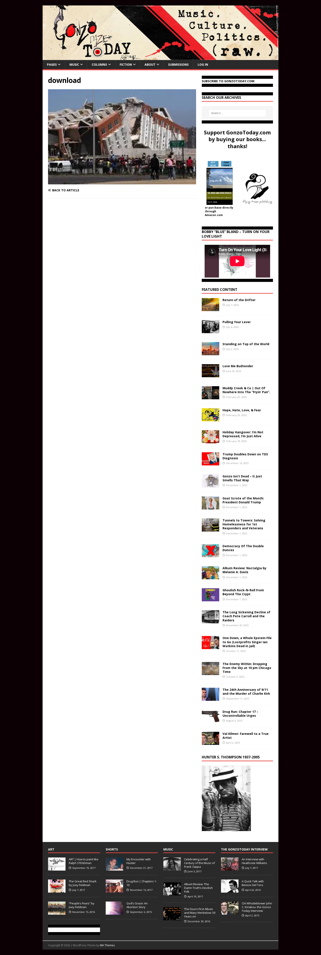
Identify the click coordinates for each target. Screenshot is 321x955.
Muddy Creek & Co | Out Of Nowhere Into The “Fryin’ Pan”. (246, 390)
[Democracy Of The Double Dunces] (210, 555)
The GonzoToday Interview (244, 849)
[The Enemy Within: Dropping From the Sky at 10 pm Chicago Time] (210, 672)
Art (51, 849)
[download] (122, 182)
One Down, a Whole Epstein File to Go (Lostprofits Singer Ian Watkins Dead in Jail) (247, 642)
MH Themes (107, 945)
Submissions (178, 64)
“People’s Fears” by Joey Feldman (81, 905)
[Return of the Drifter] (210, 309)
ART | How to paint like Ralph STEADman (83, 861)
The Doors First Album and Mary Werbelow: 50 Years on (199, 912)
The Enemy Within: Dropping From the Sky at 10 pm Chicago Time (247, 668)
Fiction (126, 64)
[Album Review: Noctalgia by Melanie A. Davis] (210, 577)
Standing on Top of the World (246, 344)
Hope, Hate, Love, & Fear (242, 410)
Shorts (112, 849)
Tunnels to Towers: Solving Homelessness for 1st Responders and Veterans (244, 524)
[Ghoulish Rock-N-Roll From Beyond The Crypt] (210, 599)
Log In (203, 64)
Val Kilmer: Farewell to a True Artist (246, 736)
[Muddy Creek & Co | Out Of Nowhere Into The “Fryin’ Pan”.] (210, 397)
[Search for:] (237, 113)
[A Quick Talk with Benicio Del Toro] (229, 890)
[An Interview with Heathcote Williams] (229, 868)
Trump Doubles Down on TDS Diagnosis (245, 456)
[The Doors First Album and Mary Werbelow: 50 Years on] (172, 918)
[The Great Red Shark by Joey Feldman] (57, 890)
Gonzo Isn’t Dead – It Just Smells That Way (242, 478)
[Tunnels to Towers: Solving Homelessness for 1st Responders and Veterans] (210, 529)
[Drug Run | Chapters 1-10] (114, 890)
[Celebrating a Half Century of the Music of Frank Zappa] (172, 868)
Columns (99, 64)
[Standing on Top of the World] (210, 353)
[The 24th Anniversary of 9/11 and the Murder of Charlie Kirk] (210, 698)
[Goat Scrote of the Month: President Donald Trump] (210, 507)
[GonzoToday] (160, 57)
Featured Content (219, 289)
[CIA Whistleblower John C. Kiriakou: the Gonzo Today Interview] (229, 912)
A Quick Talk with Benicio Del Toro (253, 883)
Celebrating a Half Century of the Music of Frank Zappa (199, 863)
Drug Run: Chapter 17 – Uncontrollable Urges (240, 714)
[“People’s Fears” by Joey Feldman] (57, 912)
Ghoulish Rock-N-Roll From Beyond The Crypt (243, 592)
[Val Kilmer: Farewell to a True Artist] (210, 742)
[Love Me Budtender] (210, 375)
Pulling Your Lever (237, 322)
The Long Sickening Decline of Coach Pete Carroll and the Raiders (246, 616)
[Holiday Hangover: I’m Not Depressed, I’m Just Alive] (210, 441)
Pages (52, 64)
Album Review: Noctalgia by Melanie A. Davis (244, 570)
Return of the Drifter (239, 300)
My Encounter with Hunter (138, 861)
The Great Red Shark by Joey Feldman (83, 883)
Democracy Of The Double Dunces (243, 548)
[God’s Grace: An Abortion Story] (114, 912)
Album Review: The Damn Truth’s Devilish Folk (198, 887)
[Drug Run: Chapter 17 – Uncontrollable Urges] (210, 720)
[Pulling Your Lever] (210, 331)
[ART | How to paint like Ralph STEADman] (57, 868)
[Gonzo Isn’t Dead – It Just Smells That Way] (210, 485)
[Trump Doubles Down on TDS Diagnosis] (210, 463)
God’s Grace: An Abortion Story (137, 905)
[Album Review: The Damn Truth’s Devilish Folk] (172, 893)
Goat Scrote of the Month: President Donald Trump (243, 500)
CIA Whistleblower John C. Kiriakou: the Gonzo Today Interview (257, 907)
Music (74, 64)
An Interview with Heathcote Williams (254, 861)
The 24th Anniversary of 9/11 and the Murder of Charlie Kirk (246, 692)
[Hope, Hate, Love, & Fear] (210, 419)
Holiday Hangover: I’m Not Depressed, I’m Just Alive (243, 434)
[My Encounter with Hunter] (114, 868)
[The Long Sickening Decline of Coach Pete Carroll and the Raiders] (210, 621)
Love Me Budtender (238, 366)
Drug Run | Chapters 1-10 (141, 883)
